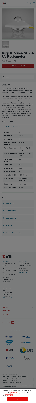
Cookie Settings (9, 394)
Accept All (17, 399)
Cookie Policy (14, 392)
